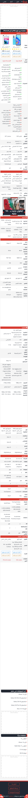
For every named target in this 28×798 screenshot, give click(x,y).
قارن (17, 1)
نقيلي (4, 1)
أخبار (11, 1)
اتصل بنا (14, 784)
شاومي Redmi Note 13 (20, 746)
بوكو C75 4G (23, 749)
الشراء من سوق (16, 53)
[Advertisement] (14, 16)
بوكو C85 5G (23, 753)
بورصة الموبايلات (14, 792)
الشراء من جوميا (17, 56)
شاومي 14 (23, 739)
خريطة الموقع (14, 788)
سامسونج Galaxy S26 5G (20, 701)
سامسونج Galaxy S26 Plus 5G (18, 705)
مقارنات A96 (19, 560)
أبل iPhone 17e (22, 694)
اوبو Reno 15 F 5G (21, 709)
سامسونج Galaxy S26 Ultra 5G (18, 698)
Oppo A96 (18, 61)
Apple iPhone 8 (6, 61)
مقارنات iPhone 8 (7, 560)
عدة (25, 1)
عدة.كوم (11, 796)
